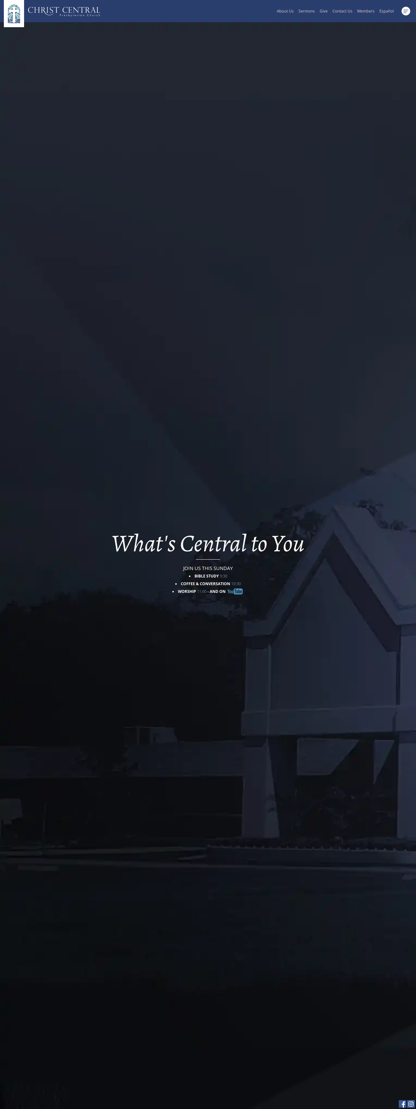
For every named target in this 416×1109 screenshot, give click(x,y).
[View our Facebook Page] (402, 1106)
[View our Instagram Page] (411, 1106)
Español (386, 11)
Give (324, 11)
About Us (285, 11)
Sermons (307, 11)
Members (366, 11)
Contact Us (342, 11)
